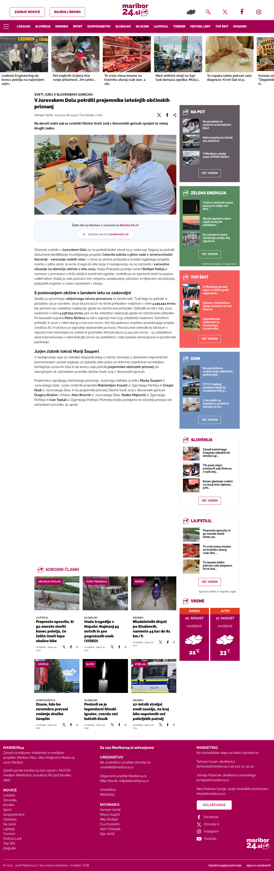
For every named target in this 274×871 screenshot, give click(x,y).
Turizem (179, 26)
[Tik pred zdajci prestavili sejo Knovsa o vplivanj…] (191, 469)
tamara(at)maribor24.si (213, 766)
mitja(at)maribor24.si (134, 781)
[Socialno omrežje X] (64, 648)
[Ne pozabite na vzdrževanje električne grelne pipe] (191, 372)
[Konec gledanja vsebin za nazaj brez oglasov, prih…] (191, 485)
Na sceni (142, 26)
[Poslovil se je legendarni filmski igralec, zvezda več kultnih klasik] (105, 676)
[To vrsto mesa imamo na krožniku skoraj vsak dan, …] (191, 551)
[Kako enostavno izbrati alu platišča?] (191, 142)
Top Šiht (221, 26)
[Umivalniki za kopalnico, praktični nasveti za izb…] (191, 404)
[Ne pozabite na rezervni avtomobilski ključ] (191, 126)
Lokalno (23, 26)
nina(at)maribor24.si (211, 794)
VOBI (85, 865)
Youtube (210, 839)
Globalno (123, 26)
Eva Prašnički (109, 824)
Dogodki (240, 26)
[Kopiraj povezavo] (77, 648)
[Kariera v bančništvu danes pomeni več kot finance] (191, 307)
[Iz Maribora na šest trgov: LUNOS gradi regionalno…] (191, 291)
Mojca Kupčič (110, 814)
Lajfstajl (161, 26)
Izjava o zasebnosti (258, 865)
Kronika (61, 26)
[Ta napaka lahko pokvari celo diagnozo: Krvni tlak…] (191, 566)
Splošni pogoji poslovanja (225, 865)
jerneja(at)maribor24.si (213, 780)
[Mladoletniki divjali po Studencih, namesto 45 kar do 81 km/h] (153, 593)
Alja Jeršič (107, 834)
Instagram (211, 831)
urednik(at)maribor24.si (116, 767)
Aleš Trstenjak (110, 829)
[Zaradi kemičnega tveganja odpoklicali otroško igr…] (191, 453)
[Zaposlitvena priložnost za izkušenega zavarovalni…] (191, 323)
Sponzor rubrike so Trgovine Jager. (217, 591)
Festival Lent (200, 26)
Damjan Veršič (110, 810)
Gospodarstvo (99, 26)
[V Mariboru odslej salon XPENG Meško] (191, 158)
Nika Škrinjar (109, 819)
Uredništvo (108, 790)
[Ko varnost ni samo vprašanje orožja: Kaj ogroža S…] (191, 239)
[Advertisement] (105, 453)
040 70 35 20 (244, 766)
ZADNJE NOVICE (27, 12)
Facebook (211, 817)
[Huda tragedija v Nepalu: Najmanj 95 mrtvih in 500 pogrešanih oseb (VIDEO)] (105, 593)
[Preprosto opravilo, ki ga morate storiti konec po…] (191, 534)
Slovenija (43, 26)
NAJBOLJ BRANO (67, 12)
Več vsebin (210, 173)
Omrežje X (211, 824)
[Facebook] (71, 648)
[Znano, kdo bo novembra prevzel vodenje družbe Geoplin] (56, 676)
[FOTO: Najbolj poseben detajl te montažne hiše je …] (191, 388)
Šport (77, 26)
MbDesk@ (107, 794)
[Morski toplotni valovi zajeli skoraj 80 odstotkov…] (191, 223)
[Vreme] (191, 12)
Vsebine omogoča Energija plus (219, 264)
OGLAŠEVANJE (214, 805)
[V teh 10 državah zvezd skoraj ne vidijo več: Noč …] (191, 207)
